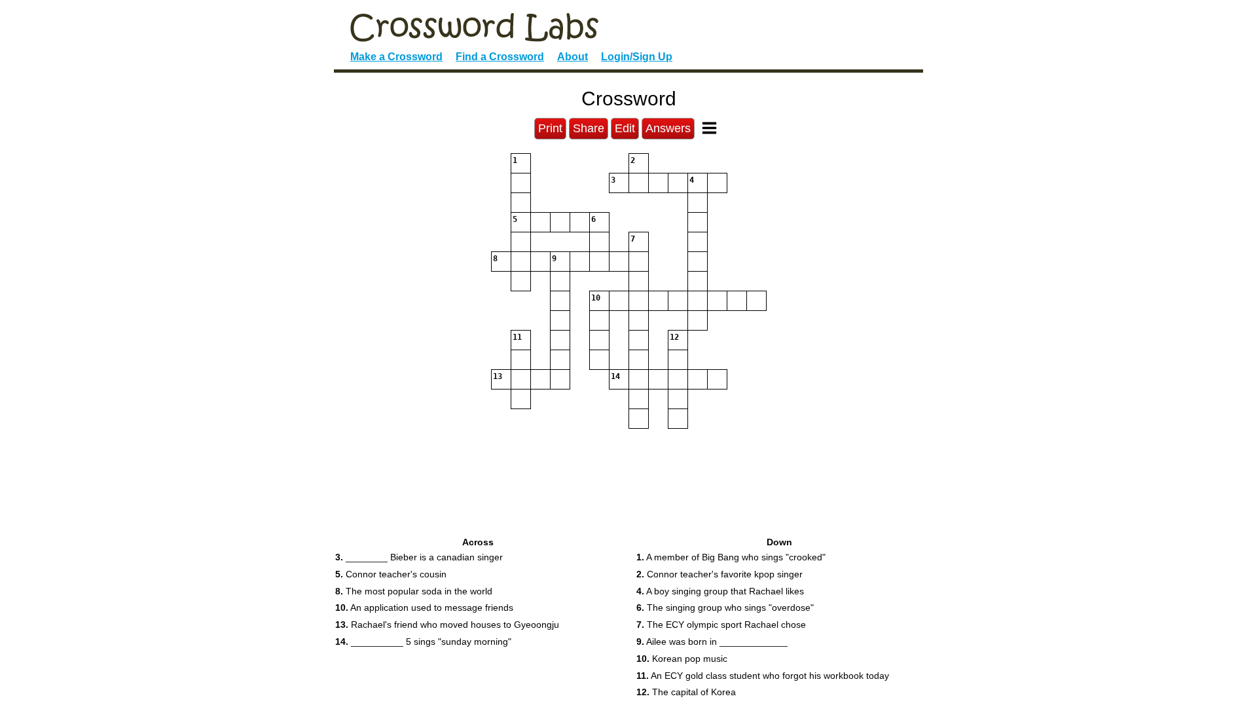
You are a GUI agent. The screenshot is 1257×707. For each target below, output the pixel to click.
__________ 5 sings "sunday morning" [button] (423, 641)
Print (550, 128)
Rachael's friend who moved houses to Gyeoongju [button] (447, 624)
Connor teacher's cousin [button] (390, 574)
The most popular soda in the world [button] (413, 591)
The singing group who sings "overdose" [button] (725, 607)
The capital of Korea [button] (686, 692)
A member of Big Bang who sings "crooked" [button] (731, 557)
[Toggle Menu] (709, 128)
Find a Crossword (500, 56)
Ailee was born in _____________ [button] (712, 641)
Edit (625, 128)
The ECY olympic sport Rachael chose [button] (721, 624)
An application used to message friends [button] (424, 607)
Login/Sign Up (636, 56)
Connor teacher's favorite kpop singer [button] (719, 574)
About (572, 56)
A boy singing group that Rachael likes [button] (720, 591)
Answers (668, 128)
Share (588, 128)
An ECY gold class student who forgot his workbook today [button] (762, 675)
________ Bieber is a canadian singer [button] (419, 557)
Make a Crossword (396, 56)
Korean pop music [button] (681, 658)
